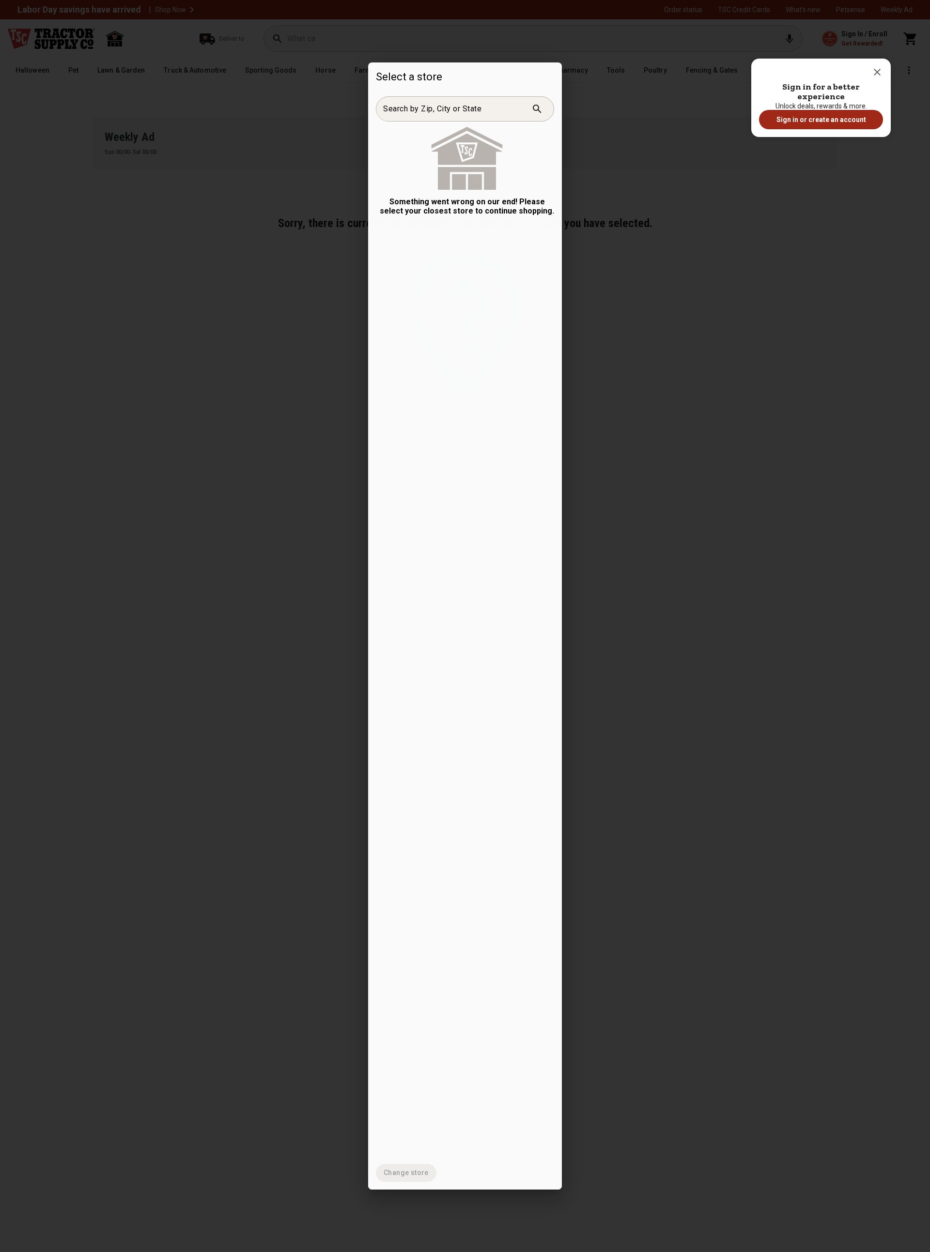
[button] (877, 72)
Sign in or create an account (821, 119)
